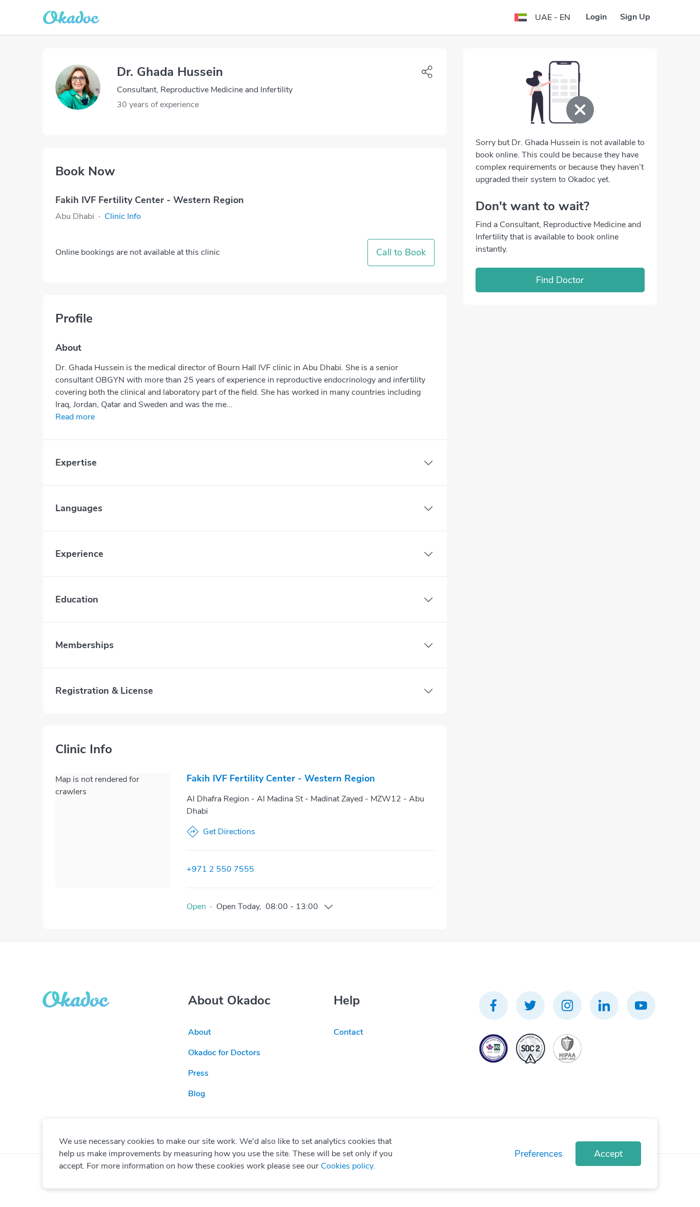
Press (198, 1073)
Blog (196, 1093)
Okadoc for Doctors (224, 1052)
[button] (123, 216)
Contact (348, 1032)
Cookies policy (347, 1166)
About (199, 1032)
